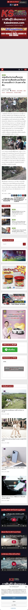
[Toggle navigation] (19, 70)
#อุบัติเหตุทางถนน (9, 92)
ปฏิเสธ (14, 601)
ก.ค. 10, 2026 (15, 233)
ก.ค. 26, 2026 (15, 214)
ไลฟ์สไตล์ (4, 391)
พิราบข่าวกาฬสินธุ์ (7, 89)
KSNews (3, 33)
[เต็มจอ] (25, 525)
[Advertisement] (14, 54)
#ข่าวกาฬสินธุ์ (19, 90)
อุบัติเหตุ (4, 75)
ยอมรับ (14, 598)
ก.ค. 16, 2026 (15, 224)
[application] (14, 519)
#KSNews (14, 90)
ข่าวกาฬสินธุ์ (15, 33)
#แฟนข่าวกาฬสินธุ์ (17, 92)
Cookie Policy (13, 608)
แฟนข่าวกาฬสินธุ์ (9, 33)
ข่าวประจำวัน (15, 35)
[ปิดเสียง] (23, 525)
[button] (26, 586)
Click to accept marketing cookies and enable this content (14, 368)
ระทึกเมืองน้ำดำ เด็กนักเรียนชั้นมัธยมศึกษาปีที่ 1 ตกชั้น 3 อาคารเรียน (19, 231)
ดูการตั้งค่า (14, 605)
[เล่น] (2, 525)
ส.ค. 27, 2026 (6, 414)
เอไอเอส (10, 35)
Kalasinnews (20, 33)
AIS (25, 33)
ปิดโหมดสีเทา (22, 2)
